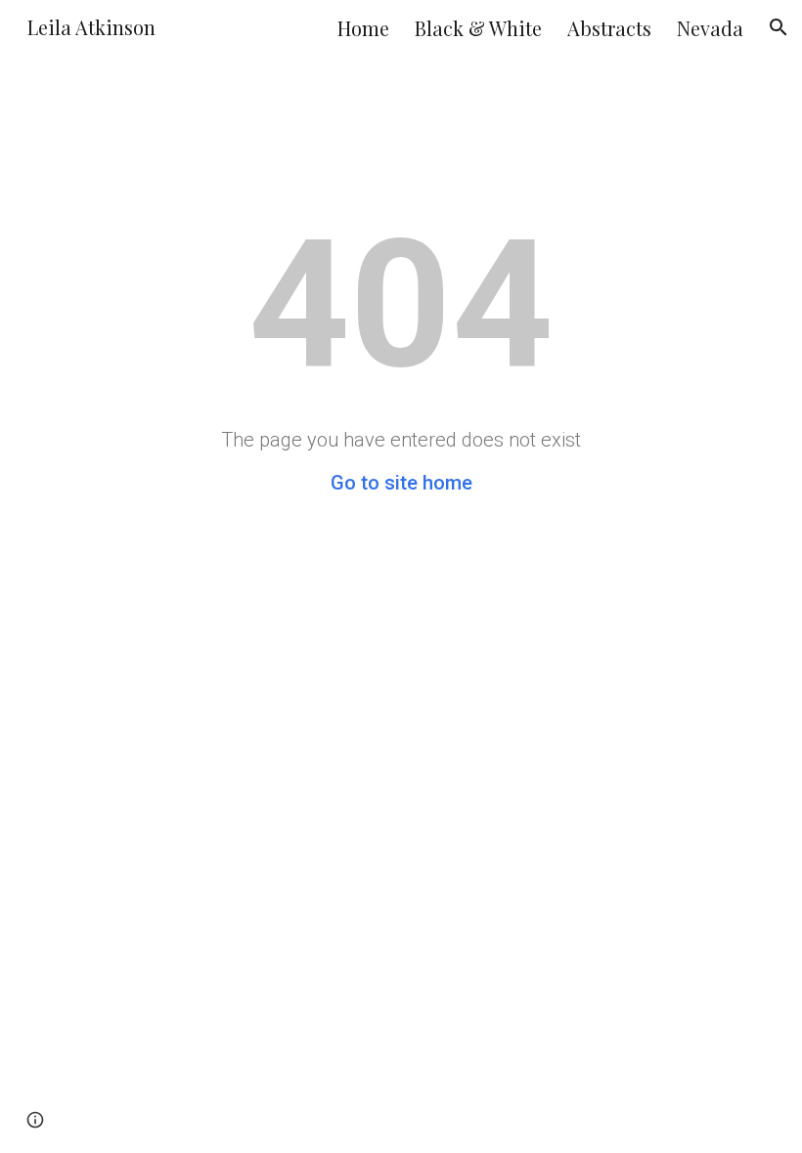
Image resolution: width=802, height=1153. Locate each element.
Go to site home (401, 482)
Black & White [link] (478, 28)
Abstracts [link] (609, 28)
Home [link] (363, 28)
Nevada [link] (710, 28)
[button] (778, 27)
